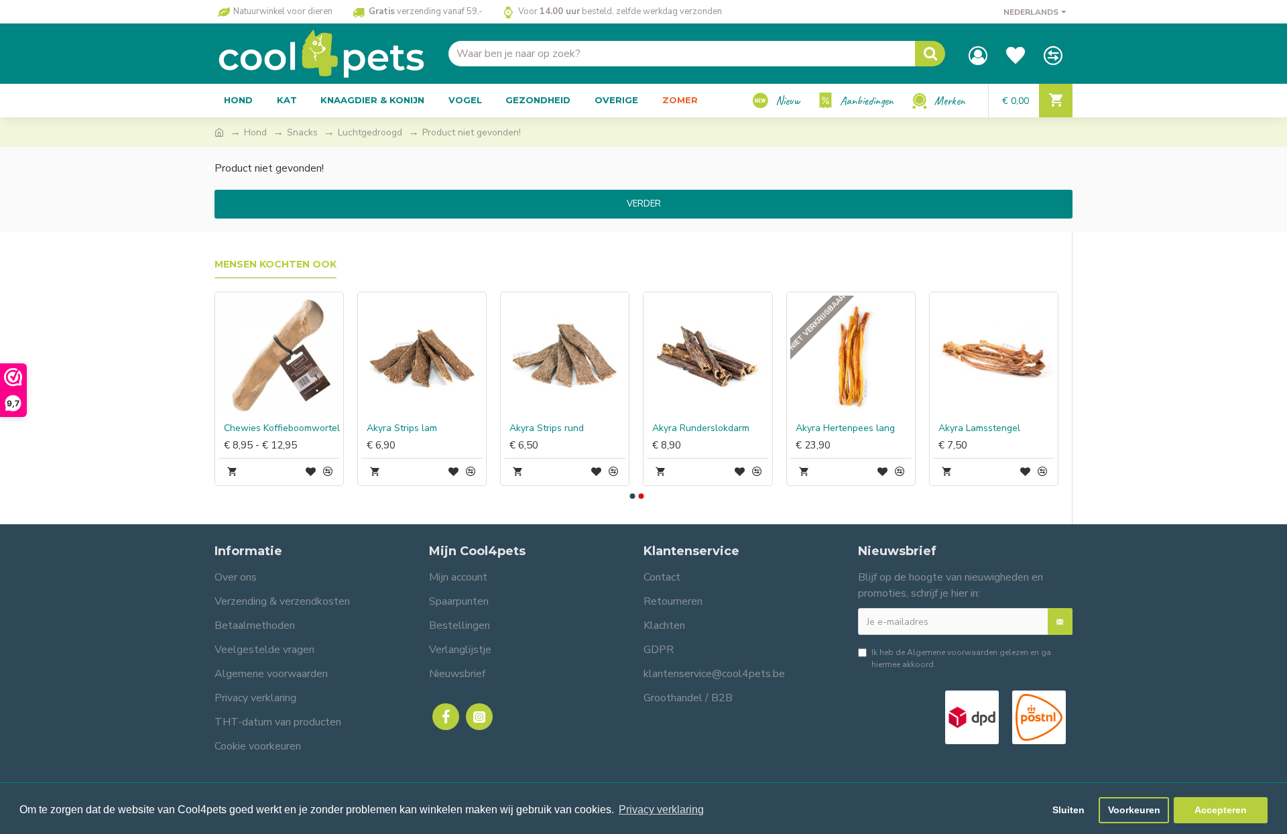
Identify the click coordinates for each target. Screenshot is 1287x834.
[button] (632, 496)
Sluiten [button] (1068, 810)
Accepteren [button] (1220, 810)
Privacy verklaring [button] (661, 809)
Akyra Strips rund (546, 428)
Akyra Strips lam (402, 428)
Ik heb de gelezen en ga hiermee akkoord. (961, 658)
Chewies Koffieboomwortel (282, 428)
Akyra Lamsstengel (979, 428)
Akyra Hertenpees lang (845, 428)
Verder (644, 204)
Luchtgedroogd (370, 132)
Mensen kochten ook (275, 264)
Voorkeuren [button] (1134, 810)
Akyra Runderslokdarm (700, 428)
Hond (255, 132)
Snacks (302, 132)
